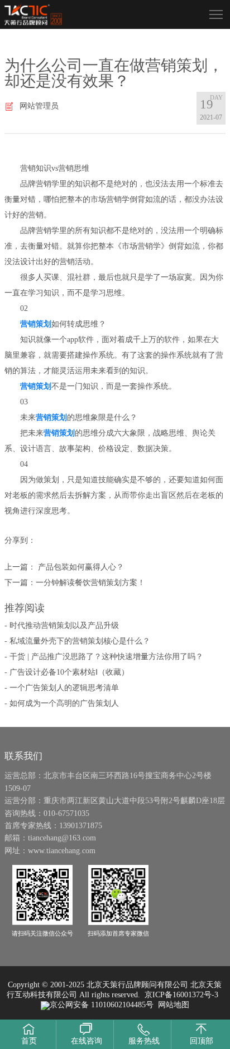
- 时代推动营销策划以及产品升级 (61, 625)
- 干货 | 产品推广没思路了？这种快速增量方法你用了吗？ (103, 656)
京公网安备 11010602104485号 (102, 1005)
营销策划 (35, 324)
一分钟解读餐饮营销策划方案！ (90, 582)
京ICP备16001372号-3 (181, 995)
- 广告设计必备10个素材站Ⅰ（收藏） (66, 672)
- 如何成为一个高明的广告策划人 (61, 703)
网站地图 (173, 1005)
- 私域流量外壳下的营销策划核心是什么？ (77, 641)
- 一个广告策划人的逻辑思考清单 (61, 688)
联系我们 (23, 755)
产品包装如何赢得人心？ (80, 567)
